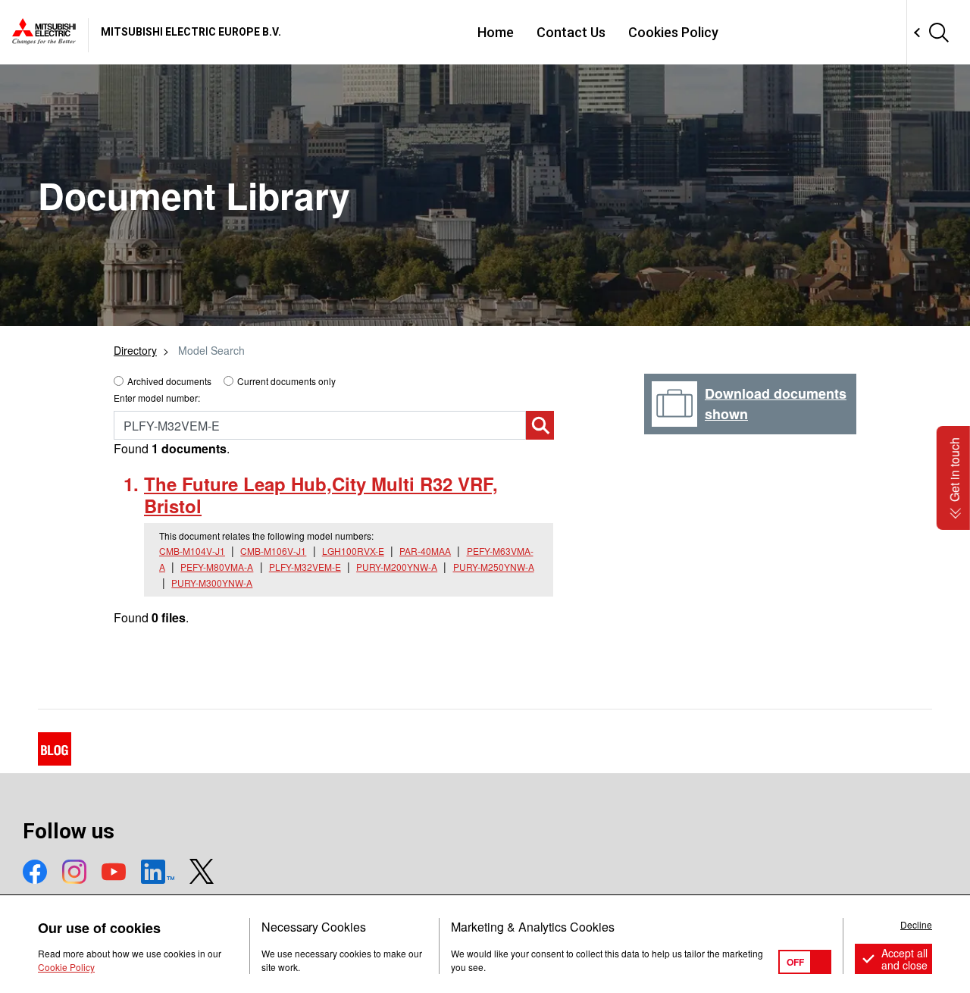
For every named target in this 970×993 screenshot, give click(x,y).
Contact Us (571, 32)
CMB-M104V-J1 (192, 550)
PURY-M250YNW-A (493, 566)
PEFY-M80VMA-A (216, 566)
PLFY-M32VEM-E (305, 566)
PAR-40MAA (425, 550)
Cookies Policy (673, 32)
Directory (135, 350)
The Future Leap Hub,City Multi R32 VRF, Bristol (321, 494)
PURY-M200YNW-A (396, 566)
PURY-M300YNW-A (211, 582)
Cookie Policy (66, 966)
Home (495, 32)
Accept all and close (904, 959)
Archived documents (169, 380)
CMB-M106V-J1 (273, 550)
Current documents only (286, 380)
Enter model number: (157, 397)
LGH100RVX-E (353, 550)
